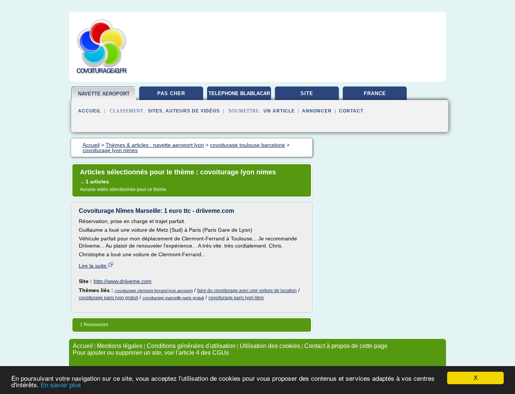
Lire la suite (93, 266)
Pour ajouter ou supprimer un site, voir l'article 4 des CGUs (151, 352)
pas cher (171, 93)
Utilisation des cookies (270, 346)
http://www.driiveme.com (122, 281)
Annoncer (317, 111)
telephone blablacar (239, 93)
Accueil (89, 111)
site (306, 93)
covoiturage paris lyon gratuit (108, 297)
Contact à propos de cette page (346, 346)
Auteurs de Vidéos (193, 111)
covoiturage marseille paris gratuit (173, 298)
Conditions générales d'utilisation (191, 346)
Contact (351, 111)
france (375, 93)
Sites (155, 111)
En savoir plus (61, 385)
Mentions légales (120, 346)
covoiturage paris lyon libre (236, 297)
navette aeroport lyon (104, 97)
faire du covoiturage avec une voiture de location (247, 290)
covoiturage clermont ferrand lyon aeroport (154, 290)
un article (279, 111)
